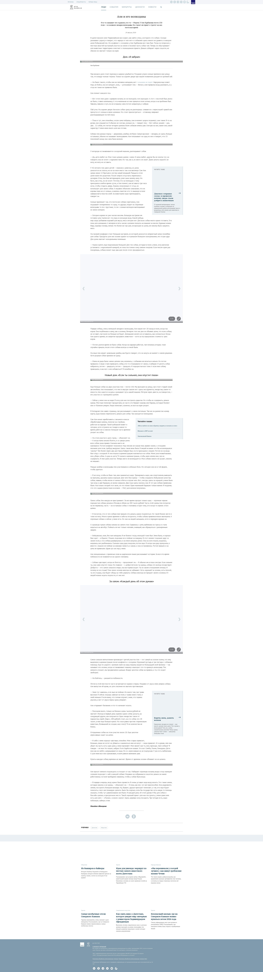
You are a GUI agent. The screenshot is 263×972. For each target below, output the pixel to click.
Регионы (71, 2)
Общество (104, 827)
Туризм (118, 865)
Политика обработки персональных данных (105, 958)
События (114, 7)
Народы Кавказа (156, 865)
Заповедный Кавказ (144, 436)
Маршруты (127, 7)
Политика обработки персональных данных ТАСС (133, 958)
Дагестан (94, 827)
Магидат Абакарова (98, 806)
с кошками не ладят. (145, 82)
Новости (152, 7)
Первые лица (93, 2)
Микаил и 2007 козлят (145, 431)
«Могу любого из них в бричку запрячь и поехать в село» (157, 426)
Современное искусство (123, 910)
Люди (103, 7)
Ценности (140, 7)
